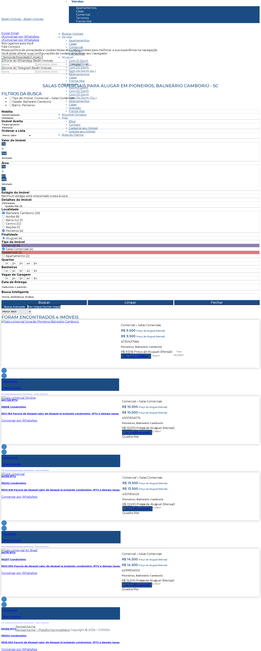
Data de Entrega (14, 282)
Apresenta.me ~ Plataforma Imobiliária (43, 630)
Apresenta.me (26, 626)
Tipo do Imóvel (13, 242)
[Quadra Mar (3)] (12, 206)
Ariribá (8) (13, 216)
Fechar (217, 302)
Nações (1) (13, 227)
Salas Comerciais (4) (19, 249)
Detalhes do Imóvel (17, 199)
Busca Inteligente (15, 292)
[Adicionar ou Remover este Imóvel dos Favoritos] (4, 375)
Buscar (44, 302)
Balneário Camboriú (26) (23, 213)
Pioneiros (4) (14, 230)
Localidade (10, 209)
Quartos (8, 259)
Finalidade (10, 234)
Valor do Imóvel (14, 140)
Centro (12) (13, 223)
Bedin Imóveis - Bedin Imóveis (22, 19)
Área (5, 163)
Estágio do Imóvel (15, 192)
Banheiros (9, 267)
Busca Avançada (14, 306)
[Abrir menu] (56, 27)
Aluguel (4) (14, 238)
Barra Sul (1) (14, 220)
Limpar (130, 302)
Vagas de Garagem (16, 274)
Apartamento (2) (17, 256)
